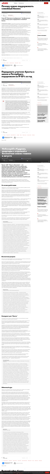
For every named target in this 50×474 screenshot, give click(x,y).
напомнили (8, 124)
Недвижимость (29, 460)
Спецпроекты (10, 460)
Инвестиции (40, 460)
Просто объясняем (5, 460)
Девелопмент (36, 460)
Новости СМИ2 (4, 140)
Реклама (32, 3)
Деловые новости (15, 460)
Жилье (33, 460)
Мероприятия (27, 3)
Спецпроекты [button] (21, 3)
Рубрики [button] (16, 3)
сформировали (6, 128)
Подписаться (31, 0)
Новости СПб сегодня (24, 460)
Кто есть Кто (36, 3)
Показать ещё (39, 102)
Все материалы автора (12, 85)
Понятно (47, 472)
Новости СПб (19, 460)
